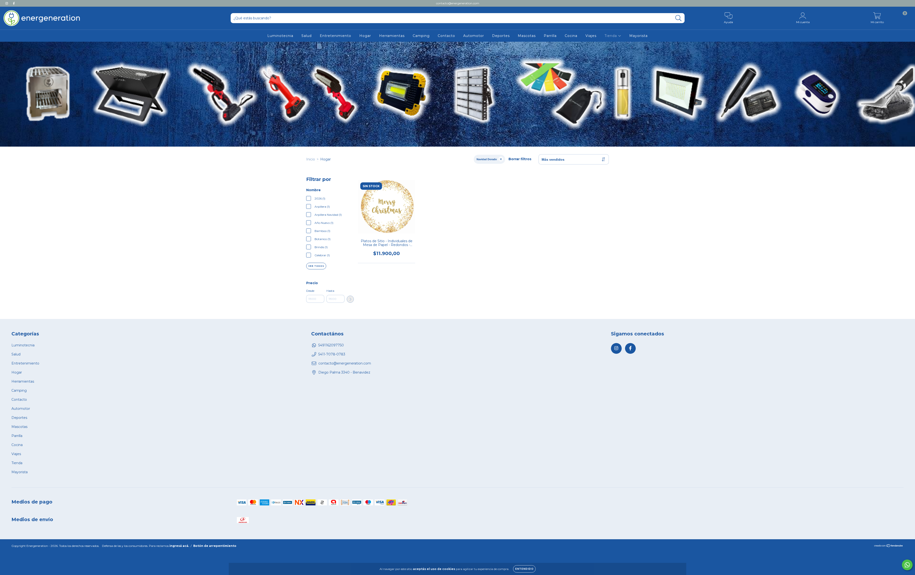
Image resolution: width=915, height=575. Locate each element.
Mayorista (638, 36)
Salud (306, 36)
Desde (310, 291)
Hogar (365, 36)
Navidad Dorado (487, 159)
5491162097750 (331, 345)
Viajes (590, 36)
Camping (421, 36)
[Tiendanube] (889, 546)
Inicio (310, 159)
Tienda (611, 36)
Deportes (501, 36)
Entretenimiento (335, 36)
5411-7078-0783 (331, 354)
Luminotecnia (280, 36)
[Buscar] (678, 18)
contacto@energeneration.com (457, 3)
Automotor (473, 36)
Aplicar (350, 299)
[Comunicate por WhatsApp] (907, 565)
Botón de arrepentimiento (214, 546)
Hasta (330, 291)
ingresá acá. (179, 546)
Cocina (571, 36)
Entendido (524, 568)
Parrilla (550, 36)
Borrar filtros (519, 159)
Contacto (446, 36)
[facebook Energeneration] (14, 3)
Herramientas (392, 36)
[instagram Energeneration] (7, 3)
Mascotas (527, 36)
